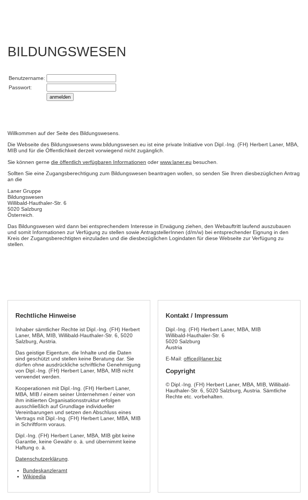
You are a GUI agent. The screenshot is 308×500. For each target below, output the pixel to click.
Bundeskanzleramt (45, 470)
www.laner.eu (176, 162)
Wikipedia (34, 476)
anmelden (60, 97)
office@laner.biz (203, 359)
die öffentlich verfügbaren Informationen (98, 162)
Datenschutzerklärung (41, 459)
